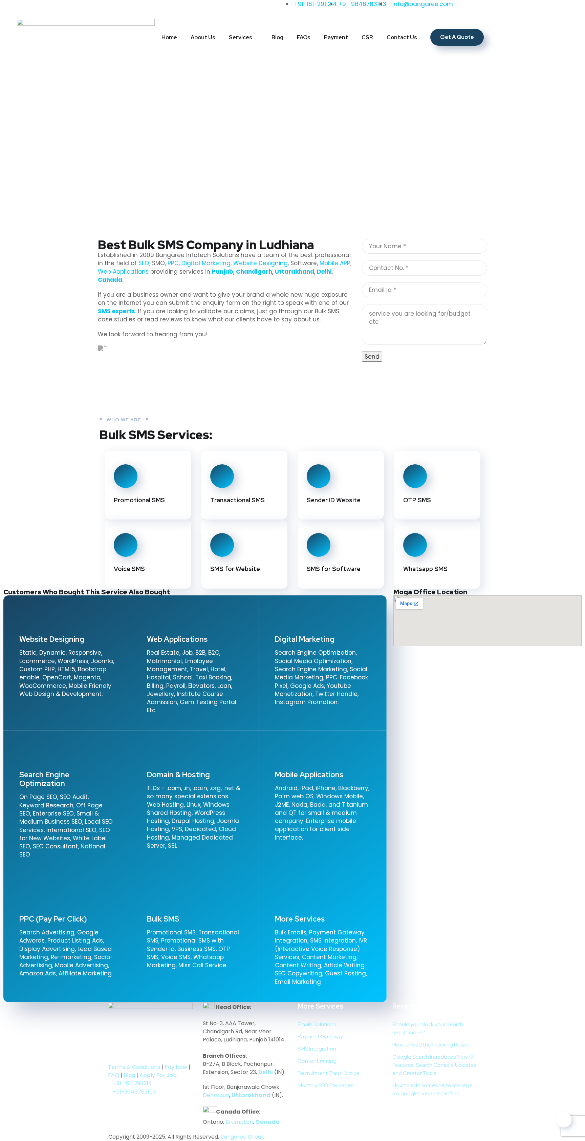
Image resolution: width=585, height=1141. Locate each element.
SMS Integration (317, 1048)
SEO (143, 263)
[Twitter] (25, 8)
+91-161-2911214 (132, 1083)
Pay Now (176, 1067)
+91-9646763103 (134, 1092)
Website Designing (260, 263)
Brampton (239, 1122)
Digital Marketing (206, 263)
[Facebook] (106, 404)
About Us (203, 37)
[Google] (118, 8)
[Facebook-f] (44, 8)
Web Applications (123, 272)
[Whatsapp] (137, 8)
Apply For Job (158, 1075)
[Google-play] (116, 1052)
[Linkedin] (130, 1052)
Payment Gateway (320, 1036)
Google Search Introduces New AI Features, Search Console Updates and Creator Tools (434, 1065)
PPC (173, 263)
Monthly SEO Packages (325, 1085)
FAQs (303, 37)
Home (169, 37)
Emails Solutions (317, 1024)
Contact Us (402, 37)
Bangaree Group (242, 1137)
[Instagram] (81, 8)
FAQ (113, 1075)
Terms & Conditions (134, 1067)
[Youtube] (99, 8)
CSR (367, 37)
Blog (277, 37)
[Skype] (199, 404)
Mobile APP (335, 263)
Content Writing (317, 1060)
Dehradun (216, 1095)
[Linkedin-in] (62, 8)
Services (240, 37)
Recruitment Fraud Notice (329, 1073)
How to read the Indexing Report (431, 1044)
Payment (336, 37)
